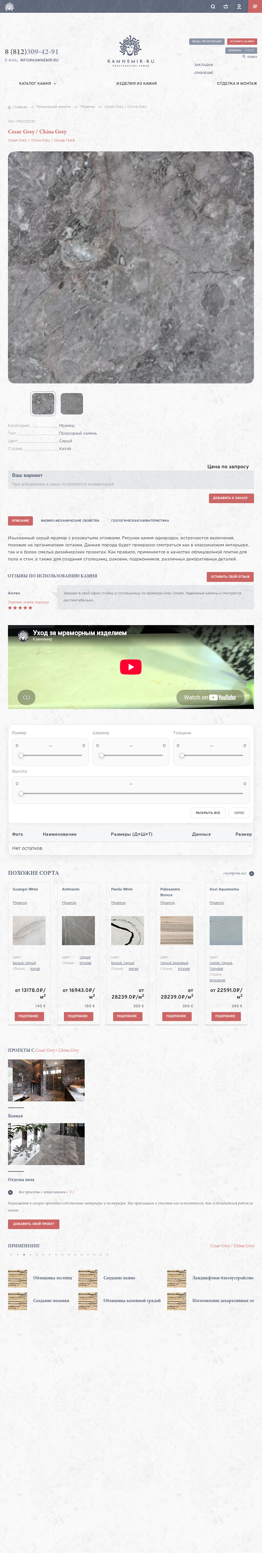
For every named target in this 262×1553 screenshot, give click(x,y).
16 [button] (107, 1255)
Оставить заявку (242, 41)
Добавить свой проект (33, 1224)
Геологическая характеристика (140, 521)
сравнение (203, 73)
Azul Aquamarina (224, 889)
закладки (203, 65)
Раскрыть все (208, 813)
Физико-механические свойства (70, 521)
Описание (20, 521)
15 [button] (100, 1255)
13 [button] (88, 1255)
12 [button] (81, 1255)
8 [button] (56, 1255)
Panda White (122, 889)
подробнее (28, 1016)
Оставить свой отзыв (230, 577)
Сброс (239, 813)
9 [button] (62, 1255)
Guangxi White (25, 889)
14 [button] (94, 1255)
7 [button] (49, 1255)
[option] (52, 1290)
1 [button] (11, 1255)
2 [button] (17, 1255)
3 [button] (24, 1255)
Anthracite (71, 889)
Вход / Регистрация (206, 41)
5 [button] (37, 1255)
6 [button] (43, 1255)
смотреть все (234, 873)
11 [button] (75, 1255)
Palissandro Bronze (170, 892)
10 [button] (69, 1255)
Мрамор (20, 903)
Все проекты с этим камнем (46, 1192)
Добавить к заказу (230, 498)
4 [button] (30, 1255)
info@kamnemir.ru (39, 60)
